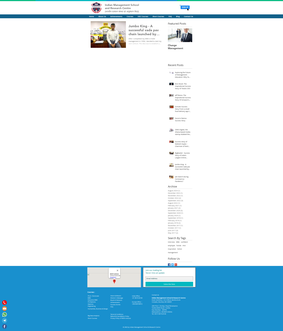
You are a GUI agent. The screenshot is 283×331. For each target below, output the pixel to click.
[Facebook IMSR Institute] (4, 326)
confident (184, 242)
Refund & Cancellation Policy (119, 316)
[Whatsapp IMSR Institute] (4, 314)
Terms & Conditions (116, 314)
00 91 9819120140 (160, 314)
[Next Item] (189, 35)
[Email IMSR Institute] (4, 308)
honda (178, 245)
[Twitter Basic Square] (172, 264)
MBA (178, 242)
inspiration (172, 249)
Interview (171, 242)
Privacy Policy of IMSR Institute (120, 318)
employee (171, 245)
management (173, 252)
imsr (184, 245)
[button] (103, 16)
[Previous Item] (171, 35)
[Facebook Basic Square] (169, 264)
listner (179, 249)
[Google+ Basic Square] (176, 264)
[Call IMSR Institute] (4, 302)
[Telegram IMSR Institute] (4, 320)
